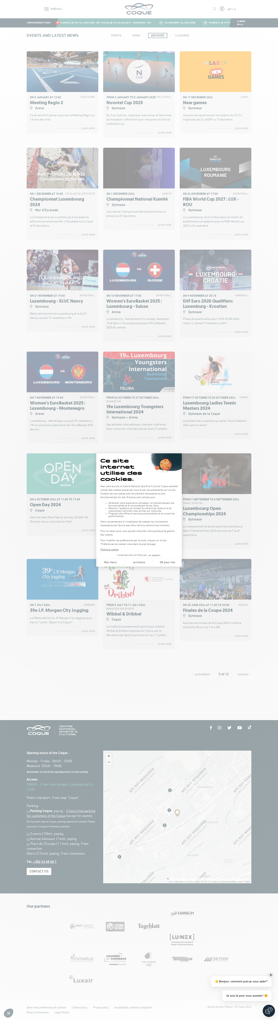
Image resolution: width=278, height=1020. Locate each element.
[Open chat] (269, 1011)
